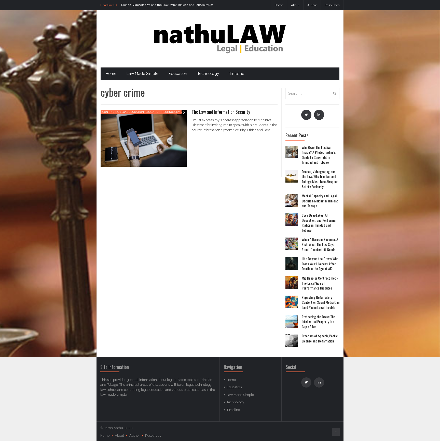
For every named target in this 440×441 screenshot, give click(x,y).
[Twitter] (306, 115)
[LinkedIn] (319, 115)
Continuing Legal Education (123, 112)
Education (178, 73)
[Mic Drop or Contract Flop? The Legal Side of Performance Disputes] (291, 282)
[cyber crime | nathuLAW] (220, 38)
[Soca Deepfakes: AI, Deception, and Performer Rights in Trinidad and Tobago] (291, 219)
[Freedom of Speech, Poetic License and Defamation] (291, 340)
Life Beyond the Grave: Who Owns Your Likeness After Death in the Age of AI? (320, 263)
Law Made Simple (142, 73)
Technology (208, 73)
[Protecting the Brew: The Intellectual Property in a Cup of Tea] (291, 321)
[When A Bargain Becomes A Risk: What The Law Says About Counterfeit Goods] (291, 244)
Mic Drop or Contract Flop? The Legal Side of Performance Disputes (320, 283)
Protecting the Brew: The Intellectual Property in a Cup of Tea (318, 321)
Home (279, 5)
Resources (332, 5)
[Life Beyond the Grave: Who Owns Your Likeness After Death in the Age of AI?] (291, 263)
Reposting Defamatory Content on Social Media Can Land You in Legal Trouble (320, 302)
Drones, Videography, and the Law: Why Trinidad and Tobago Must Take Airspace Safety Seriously (320, 179)
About (295, 5)
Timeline (236, 73)
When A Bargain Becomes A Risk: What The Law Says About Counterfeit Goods (320, 244)
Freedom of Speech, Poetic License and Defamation (320, 338)
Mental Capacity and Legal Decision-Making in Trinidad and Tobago (320, 200)
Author (312, 5)
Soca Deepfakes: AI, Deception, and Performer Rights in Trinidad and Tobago (319, 222)
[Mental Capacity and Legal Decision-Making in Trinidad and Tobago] (291, 200)
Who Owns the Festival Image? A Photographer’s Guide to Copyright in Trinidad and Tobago (319, 155)
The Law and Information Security (221, 111)
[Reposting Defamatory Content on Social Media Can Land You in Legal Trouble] (291, 302)
